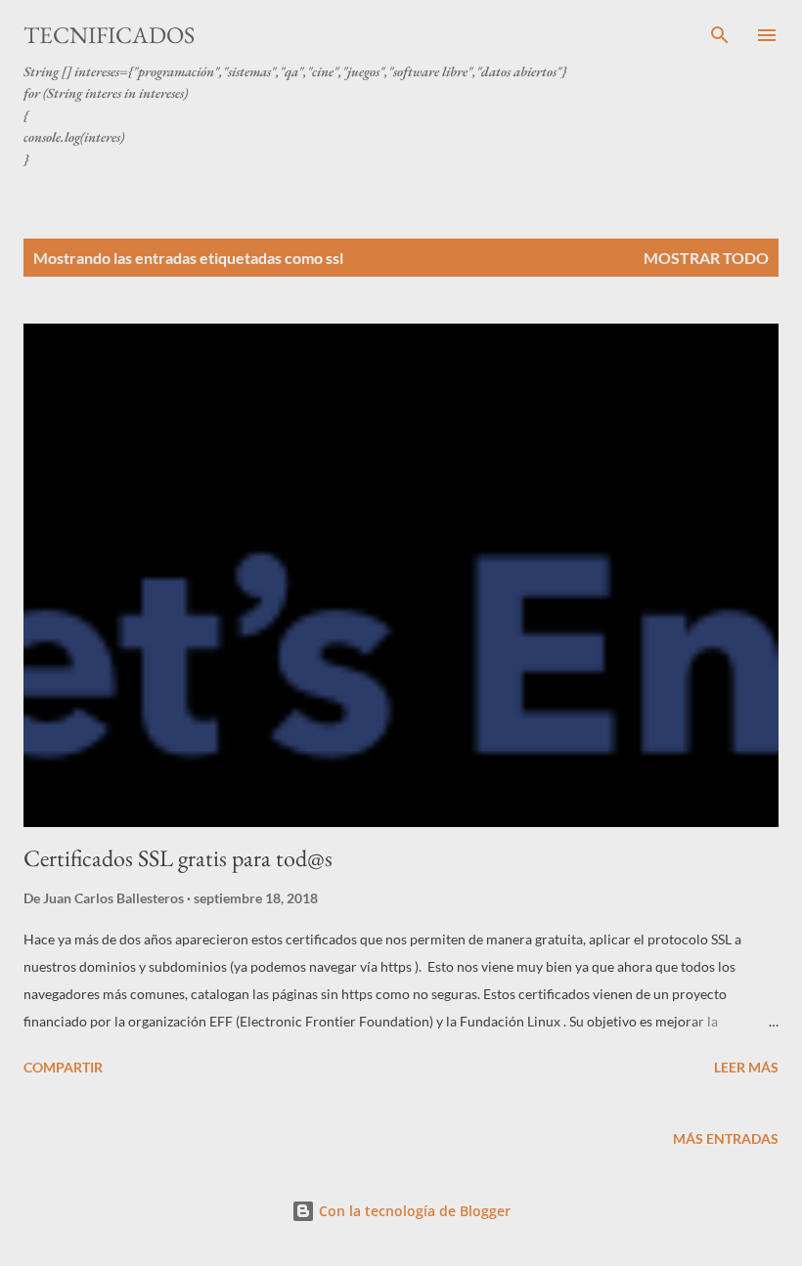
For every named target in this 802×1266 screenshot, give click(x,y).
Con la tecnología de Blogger (413, 1210)
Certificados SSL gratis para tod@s (178, 858)
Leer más (746, 1067)
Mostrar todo (706, 257)
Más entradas (726, 1138)
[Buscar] (720, 35)
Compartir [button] (63, 1067)
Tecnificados (109, 35)
